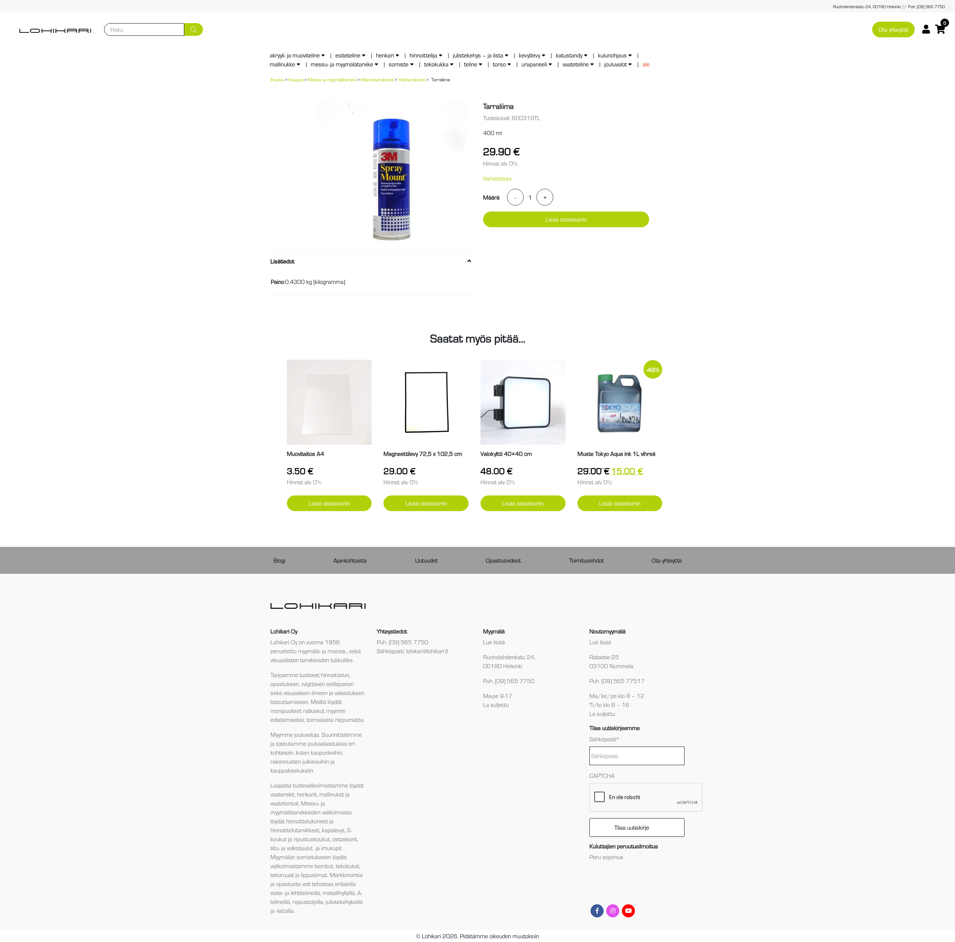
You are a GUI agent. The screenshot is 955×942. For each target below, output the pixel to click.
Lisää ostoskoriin (566, 219)
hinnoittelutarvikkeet (294, 830)
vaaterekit (282, 794)
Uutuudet (426, 560)
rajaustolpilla (307, 901)
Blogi (279, 560)
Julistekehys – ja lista (478, 55)
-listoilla (285, 910)
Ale (645, 64)
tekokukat (347, 866)
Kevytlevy (529, 55)
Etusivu (277, 79)
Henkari (385, 55)
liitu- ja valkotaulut (292, 848)
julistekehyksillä (344, 901)
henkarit (307, 794)
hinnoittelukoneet (307, 821)
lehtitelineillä (305, 892)
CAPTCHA (602, 775)
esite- (277, 892)
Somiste (398, 64)
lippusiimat (314, 875)
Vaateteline (576, 64)
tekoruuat (282, 875)
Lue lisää (494, 642)
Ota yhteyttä (893, 29)
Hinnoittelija (423, 55)
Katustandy (569, 55)
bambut (323, 866)
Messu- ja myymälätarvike (342, 64)
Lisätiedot (282, 261)
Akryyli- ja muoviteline (295, 55)
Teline (470, 64)
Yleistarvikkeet (411, 79)
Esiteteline (347, 55)
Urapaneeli (534, 64)
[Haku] (193, 29)
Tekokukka (436, 64)
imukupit (332, 848)
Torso (499, 64)
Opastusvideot (503, 560)
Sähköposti (604, 739)
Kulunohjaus (612, 55)
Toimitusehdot (586, 560)
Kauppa (295, 79)
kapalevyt (333, 830)
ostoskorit (344, 839)
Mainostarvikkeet (377, 79)
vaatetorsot (284, 803)
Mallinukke (282, 64)
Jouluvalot (615, 64)
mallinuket (331, 794)
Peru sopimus (606, 857)
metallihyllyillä (339, 892)
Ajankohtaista (350, 560)
